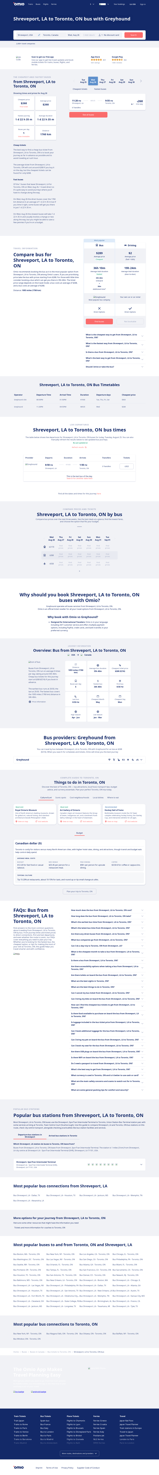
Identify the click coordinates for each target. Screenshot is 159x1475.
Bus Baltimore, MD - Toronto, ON (27, 1280)
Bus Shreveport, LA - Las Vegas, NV (28, 1285)
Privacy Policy (67, 1468)
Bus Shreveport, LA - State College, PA (62, 1301)
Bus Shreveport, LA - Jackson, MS (94, 1195)
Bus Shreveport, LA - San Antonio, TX (62, 1290)
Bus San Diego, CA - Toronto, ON (94, 1259)
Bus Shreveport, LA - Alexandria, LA (28, 1200)
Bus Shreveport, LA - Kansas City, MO (129, 1296)
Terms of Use (52, 1468)
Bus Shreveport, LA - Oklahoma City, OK (63, 1296)
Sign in (143, 4)
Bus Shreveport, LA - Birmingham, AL (96, 1301)
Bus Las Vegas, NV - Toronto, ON (60, 1259)
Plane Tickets (73, 1416)
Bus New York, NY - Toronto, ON (60, 1254)
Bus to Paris (45, 1435)
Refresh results (78, 447)
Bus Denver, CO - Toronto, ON (92, 1275)
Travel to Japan (126, 1432)
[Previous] (44, 538)
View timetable (24, 136)
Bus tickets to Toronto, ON (59, 1352)
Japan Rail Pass (126, 1420)
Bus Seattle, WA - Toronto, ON (26, 1264)
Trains (30, 4)
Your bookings (119, 4)
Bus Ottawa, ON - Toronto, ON (93, 1333)
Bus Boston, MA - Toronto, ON (26, 1254)
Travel (122, 1416)
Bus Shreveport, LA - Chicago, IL (126, 1280)
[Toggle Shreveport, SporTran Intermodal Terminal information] (141, 1164)
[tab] (80, 88)
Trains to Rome (21, 1424)
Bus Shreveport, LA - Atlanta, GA (126, 1285)
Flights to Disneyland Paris (79, 1432)
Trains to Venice (21, 1432)
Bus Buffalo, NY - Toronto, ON (125, 1333)
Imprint (39, 1468)
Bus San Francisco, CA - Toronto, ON (95, 1270)
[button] (74, 35)
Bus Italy (44, 1428)
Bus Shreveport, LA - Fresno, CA (126, 1301)
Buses (38, 4)
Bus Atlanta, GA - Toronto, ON (92, 1264)
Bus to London (47, 1432)
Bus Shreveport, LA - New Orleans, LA (96, 1290)
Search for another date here (79, 478)
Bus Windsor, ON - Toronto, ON (27, 1339)
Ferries (54, 4)
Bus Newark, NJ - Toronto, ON (125, 1275)
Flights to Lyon (73, 1424)
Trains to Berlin (21, 1435)
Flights (45, 4)
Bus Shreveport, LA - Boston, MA (94, 1280)
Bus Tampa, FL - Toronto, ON (58, 1270)
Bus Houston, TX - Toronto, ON (26, 1275)
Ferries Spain (99, 1428)
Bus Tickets (45, 1416)
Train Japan (19, 1420)
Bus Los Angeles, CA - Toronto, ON (94, 1254)
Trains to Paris (20, 1428)
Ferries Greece (100, 1420)
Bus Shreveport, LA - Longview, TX (61, 1306)
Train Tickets (20, 1416)
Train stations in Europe (131, 1428)
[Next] (141, 81)
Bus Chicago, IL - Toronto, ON (125, 1254)
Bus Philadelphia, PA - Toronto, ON (128, 1259)
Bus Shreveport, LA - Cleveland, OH (28, 1301)
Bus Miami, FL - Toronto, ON (125, 1264)
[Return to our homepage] (20, 4)
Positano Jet (98, 1435)
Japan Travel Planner (129, 1424)
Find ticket (24, 107)
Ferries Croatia (100, 1424)
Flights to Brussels (75, 1428)
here (99, 494)
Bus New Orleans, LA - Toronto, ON (61, 1280)
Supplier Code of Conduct (88, 1468)
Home (16, 1352)
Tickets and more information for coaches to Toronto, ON (39, 1227)
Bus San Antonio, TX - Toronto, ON (61, 1275)
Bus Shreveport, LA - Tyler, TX (125, 1306)
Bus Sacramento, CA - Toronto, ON (128, 1270)
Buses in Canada (37, 1352)
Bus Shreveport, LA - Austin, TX (126, 1290)
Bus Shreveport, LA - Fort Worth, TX (28, 1296)
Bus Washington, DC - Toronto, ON (28, 1259)
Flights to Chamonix (76, 1420)
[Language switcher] (104, 4)
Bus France (45, 1424)
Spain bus (44, 1420)
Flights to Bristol (74, 1435)
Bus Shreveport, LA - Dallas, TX (26, 1195)
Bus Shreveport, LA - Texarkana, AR (95, 1306)
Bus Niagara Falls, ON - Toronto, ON (62, 1333)
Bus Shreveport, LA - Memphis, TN (127, 1195)
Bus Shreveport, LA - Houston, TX (60, 1195)
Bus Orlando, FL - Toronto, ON (59, 1264)
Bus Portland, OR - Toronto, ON (27, 1270)
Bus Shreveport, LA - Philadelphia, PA (62, 1285)
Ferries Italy (98, 1432)
